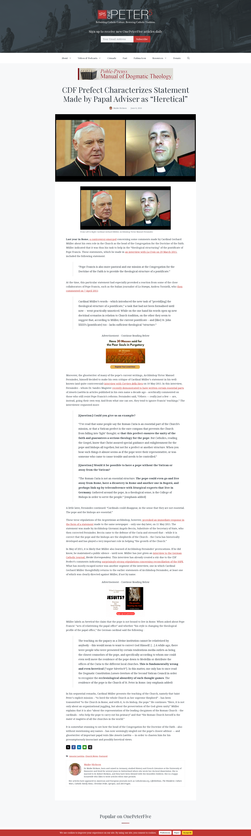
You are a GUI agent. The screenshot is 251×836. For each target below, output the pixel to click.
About (65, 58)
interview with (123, 383)
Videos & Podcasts (87, 58)
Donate (177, 58)
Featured (103, 756)
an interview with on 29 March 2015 (151, 251)
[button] (188, 58)
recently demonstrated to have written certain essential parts (148, 387)
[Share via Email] (84, 747)
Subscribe (142, 39)
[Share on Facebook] (74, 747)
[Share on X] (68, 747)
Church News (91, 756)
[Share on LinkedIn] (79, 747)
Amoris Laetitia (76, 756)
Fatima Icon (140, 58)
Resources (157, 58)
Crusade (111, 58)
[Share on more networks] (90, 747)
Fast (125, 58)
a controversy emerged (103, 239)
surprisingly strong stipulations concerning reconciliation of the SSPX (142, 561)
